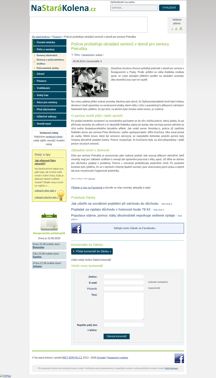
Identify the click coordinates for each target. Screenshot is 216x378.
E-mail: (93, 282)
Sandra (37, 256)
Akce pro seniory (47, 102)
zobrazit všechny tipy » (47, 197)
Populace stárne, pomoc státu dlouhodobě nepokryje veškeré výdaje (123, 215)
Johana (37, 266)
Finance (57, 36)
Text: (94, 294)
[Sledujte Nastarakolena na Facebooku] (179, 358)
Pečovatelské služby (48, 68)
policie (99, 55)
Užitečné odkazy (46, 116)
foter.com (91, 179)
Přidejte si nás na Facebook (86, 187)
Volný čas (42, 95)
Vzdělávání (43, 88)
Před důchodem (46, 109)
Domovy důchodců (47, 55)
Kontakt (101, 357)
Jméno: (92, 276)
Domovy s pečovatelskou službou (50, 61)
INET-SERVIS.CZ (72, 357)
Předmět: (92, 288)
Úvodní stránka (46, 42)
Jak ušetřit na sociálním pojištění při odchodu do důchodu (114, 203)
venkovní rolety (54, 136)
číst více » (166, 203)
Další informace (171, 368)
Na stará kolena (60, 9)
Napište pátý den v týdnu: (87, 327)
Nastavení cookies (117, 357)
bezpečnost (88, 55)
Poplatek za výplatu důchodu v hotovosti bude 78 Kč (111, 209)
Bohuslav (38, 247)
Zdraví (40, 73)
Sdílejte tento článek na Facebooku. (135, 228)
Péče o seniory (46, 49)
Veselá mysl (44, 123)
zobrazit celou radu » (45, 190)
